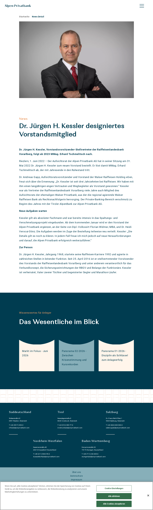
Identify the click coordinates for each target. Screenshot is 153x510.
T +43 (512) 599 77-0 (65, 425)
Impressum (76, 479)
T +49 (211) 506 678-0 (41, 454)
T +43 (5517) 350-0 (16, 425)
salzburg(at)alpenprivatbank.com (118, 428)
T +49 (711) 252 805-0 (90, 454)
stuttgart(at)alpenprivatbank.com (94, 456)
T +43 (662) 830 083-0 (114, 425)
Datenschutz (76, 476)
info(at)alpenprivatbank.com (19, 428)
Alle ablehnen (114, 496)
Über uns (76, 472)
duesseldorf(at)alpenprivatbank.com (46, 456)
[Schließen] (148, 495)
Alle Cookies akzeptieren (114, 504)
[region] (76, 496)
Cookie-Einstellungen (114, 488)
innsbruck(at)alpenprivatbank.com (70, 428)
